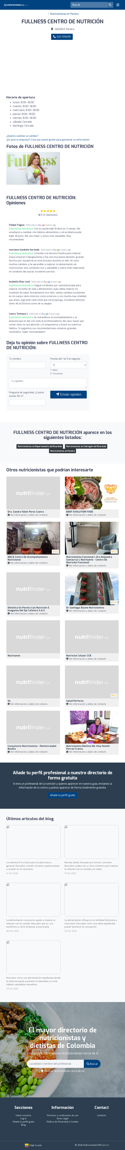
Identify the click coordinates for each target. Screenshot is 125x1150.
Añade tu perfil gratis (62, 795)
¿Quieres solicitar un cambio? (22, 136)
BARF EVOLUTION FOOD (79, 511)
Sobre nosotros (23, 1115)
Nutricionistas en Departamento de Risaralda (40, 446)
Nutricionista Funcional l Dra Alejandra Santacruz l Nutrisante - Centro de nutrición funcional (89, 559)
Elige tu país (35, 1145)
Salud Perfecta (74, 700)
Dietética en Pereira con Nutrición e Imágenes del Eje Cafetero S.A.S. (28, 609)
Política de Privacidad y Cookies (62, 1121)
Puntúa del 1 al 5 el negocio (65, 358)
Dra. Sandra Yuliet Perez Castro (26, 511)
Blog (23, 1124)
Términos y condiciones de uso (62, 1115)
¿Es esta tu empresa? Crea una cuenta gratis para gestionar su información (48, 139)
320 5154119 (63, 36)
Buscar (93, 1064)
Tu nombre (15, 358)
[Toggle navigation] (118, 5)
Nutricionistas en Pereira (64, 14)
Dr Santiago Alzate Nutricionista (85, 607)
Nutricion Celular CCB (78, 655)
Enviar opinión (70, 394)
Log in (23, 1118)
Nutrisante (14, 655)
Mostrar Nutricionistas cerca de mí (63, 1071)
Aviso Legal (62, 1118)
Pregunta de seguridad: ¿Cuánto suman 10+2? (26, 394)
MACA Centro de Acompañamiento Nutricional (28, 558)
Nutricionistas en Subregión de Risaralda (86, 446)
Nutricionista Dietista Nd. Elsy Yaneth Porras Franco (88, 747)
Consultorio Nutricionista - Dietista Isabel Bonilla (32, 747)
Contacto (101, 1115)
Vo (9, 700)
